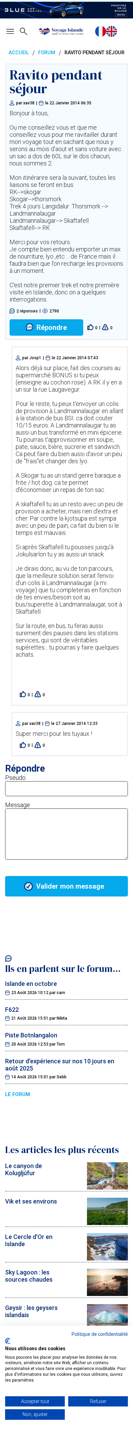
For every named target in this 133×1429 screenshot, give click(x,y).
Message (17, 804)
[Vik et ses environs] (107, 1222)
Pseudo (15, 777)
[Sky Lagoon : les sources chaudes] (107, 1293)
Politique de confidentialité (100, 1334)
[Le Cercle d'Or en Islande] (107, 1258)
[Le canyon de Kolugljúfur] (107, 1187)
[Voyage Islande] (61, 31)
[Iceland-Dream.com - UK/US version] (111, 31)
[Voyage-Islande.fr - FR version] (100, 31)
